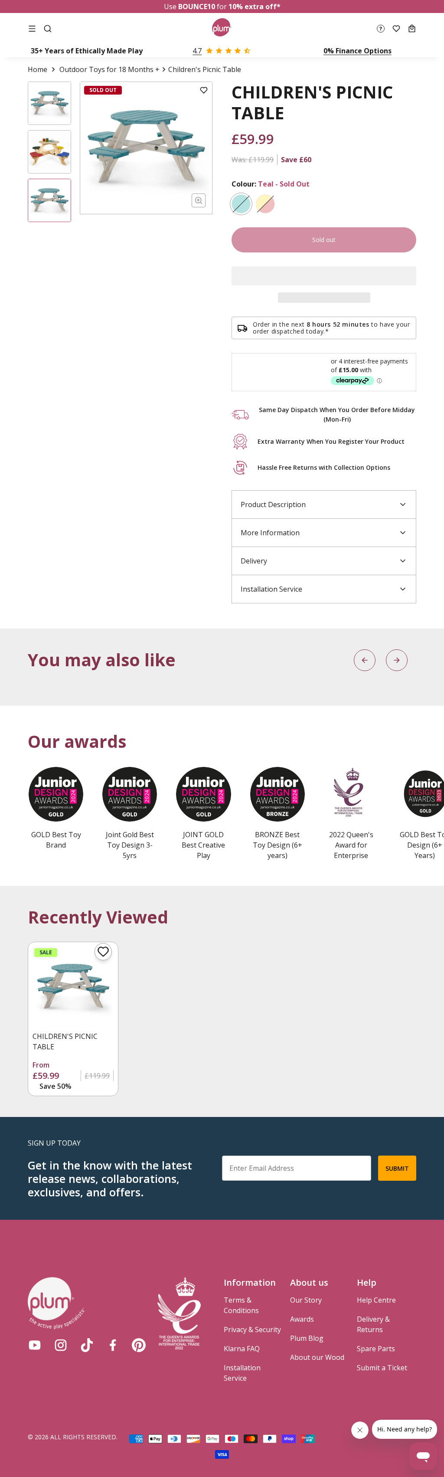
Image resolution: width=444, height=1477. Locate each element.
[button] (324, 275)
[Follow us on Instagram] (61, 1345)
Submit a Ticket (382, 1367)
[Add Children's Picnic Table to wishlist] (103, 951)
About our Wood (317, 1357)
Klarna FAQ (242, 1348)
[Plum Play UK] (222, 28)
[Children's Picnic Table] (73, 987)
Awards (302, 1319)
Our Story (306, 1300)
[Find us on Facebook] (113, 1345)
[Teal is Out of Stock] (241, 203)
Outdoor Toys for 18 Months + (109, 69)
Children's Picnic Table (65, 1041)
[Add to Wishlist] (203, 90)
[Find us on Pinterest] (139, 1345)
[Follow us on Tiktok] (87, 1345)
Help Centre (376, 1300)
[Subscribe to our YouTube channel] (35, 1345)
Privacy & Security (252, 1329)
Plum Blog (306, 1338)
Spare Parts (376, 1348)
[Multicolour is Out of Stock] (265, 203)
